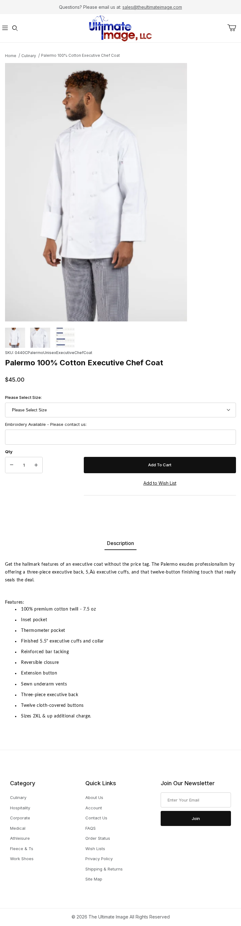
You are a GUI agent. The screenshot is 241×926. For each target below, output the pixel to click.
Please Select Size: (23, 397)
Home (10, 55)
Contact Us (96, 817)
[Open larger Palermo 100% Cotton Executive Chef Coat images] (120, 192)
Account (93, 807)
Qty (9, 451)
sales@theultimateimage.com (152, 7)
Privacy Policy (99, 858)
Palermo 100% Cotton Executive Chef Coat (80, 55)
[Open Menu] (5, 28)
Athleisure (20, 838)
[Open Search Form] (15, 28)
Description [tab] (120, 543)
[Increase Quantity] (36, 465)
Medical (17, 828)
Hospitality (20, 807)
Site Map (93, 878)
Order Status (97, 838)
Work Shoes (22, 858)
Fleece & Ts (21, 848)
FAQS (90, 828)
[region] (120, 338)
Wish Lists (95, 848)
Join (196, 818)
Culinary (28, 55)
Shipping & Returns (104, 868)
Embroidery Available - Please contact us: (46, 424)
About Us (94, 797)
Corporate (20, 817)
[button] (15, 338)
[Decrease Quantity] (11, 465)
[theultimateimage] (120, 27)
